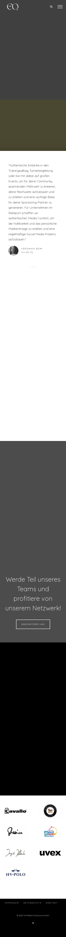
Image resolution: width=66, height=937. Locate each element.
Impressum (12, 903)
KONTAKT (52, 903)
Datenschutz (33, 903)
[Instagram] (33, 923)
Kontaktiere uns (33, 624)
